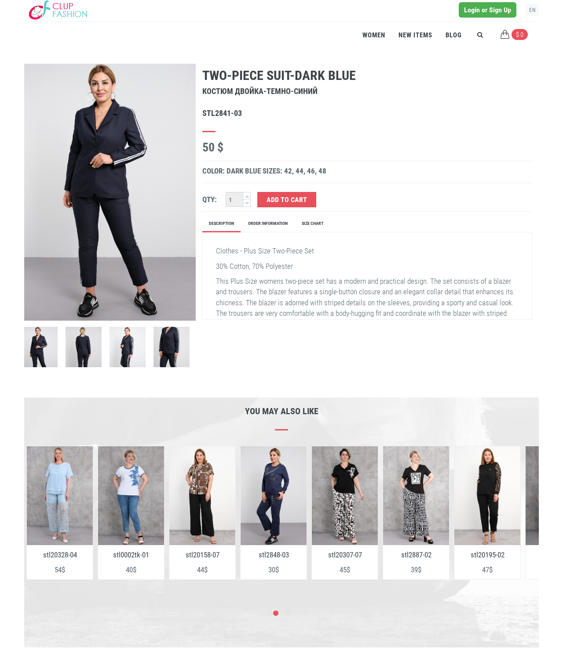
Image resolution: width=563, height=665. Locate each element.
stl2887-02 (346, 554)
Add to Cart (287, 199)
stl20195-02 (417, 554)
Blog (454, 35)
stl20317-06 (488, 554)
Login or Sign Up (487, 10)
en (532, 10)
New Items (415, 35)
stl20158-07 (132, 554)
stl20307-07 (275, 554)
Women (373, 35)
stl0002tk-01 (61, 554)
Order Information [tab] (268, 223)
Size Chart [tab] (312, 223)
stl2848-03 (203, 554)
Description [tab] (221, 223)
